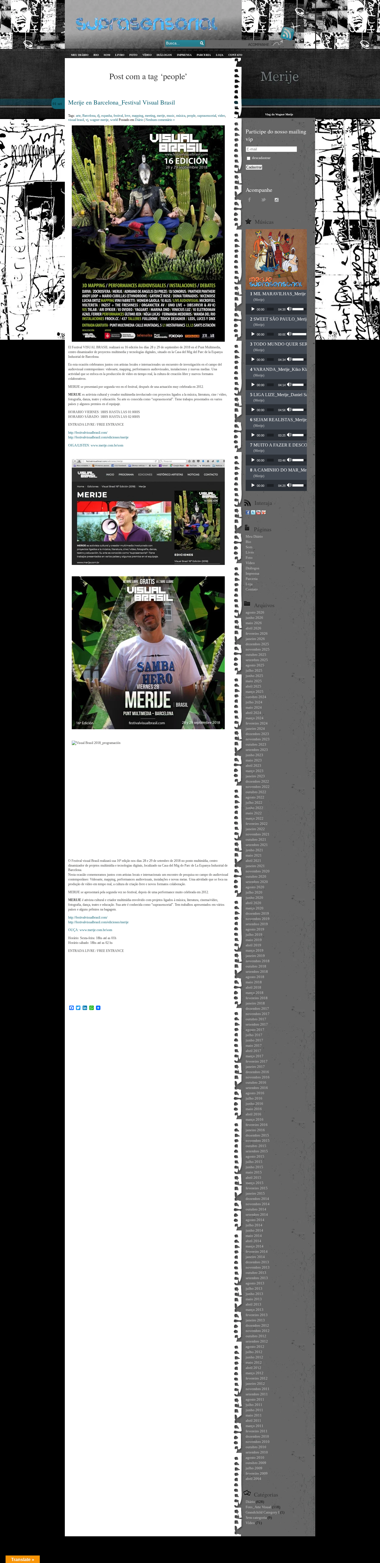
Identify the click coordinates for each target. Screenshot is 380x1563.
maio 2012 (254, 1362)
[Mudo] (290, 309)
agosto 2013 (255, 1283)
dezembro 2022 (257, 781)
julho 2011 (254, 1405)
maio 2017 (254, 1045)
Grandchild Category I (262, 1512)
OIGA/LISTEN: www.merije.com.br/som (95, 445)
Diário (139, 120)
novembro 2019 (258, 919)
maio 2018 (254, 982)
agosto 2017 (255, 1030)
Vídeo (250, 1523)
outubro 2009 (256, 1463)
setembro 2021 (257, 845)
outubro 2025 (256, 655)
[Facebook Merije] (248, 513)
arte (78, 116)
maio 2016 (254, 1109)
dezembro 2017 (257, 1008)
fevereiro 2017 (257, 1061)
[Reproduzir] (253, 309)
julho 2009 (254, 1468)
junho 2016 (254, 1103)
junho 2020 (254, 897)
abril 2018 (253, 987)
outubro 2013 (256, 1273)
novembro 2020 (258, 871)
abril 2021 (253, 861)
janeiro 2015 (255, 1193)
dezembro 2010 (257, 1436)
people (191, 116)
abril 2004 (253, 1479)
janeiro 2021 (255, 866)
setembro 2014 (257, 1214)
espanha (106, 116)
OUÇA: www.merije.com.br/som (90, 930)
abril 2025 (253, 686)
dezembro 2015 (257, 1135)
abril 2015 (253, 1177)
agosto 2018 (255, 977)
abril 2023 (253, 765)
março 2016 (254, 1119)
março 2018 (254, 993)
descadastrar (260, 158)
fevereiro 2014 (257, 1251)
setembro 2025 (257, 660)
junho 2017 (254, 1040)
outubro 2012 (256, 1336)
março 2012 (254, 1373)
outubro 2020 (256, 876)
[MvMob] (263, 513)
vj (87, 120)
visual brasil (76, 120)
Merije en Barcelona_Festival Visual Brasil (121, 102)
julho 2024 (254, 702)
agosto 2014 (255, 1220)
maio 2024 (254, 707)
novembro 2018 (258, 961)
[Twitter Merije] (253, 513)
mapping (137, 116)
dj (98, 116)
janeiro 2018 (255, 1003)
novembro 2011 (258, 1389)
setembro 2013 (257, 1278)
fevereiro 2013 (257, 1315)
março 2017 (254, 1056)
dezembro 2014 (257, 1199)
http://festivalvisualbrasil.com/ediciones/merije (98, 437)
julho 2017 (254, 1035)
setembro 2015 (257, 1151)
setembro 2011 (257, 1394)
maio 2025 (254, 681)
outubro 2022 (256, 792)
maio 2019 (254, 940)
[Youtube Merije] (258, 513)
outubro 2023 (256, 744)
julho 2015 (254, 1162)
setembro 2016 (257, 1088)
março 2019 (254, 950)
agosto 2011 (255, 1399)
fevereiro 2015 (257, 1188)
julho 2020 (254, 892)
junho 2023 (254, 755)
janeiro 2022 (255, 829)
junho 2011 (254, 1410)
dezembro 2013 (257, 1262)
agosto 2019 (255, 929)
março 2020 (254, 908)
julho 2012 (254, 1352)
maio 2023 (254, 760)
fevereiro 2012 (257, 1378)
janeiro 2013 (255, 1320)
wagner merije (99, 120)
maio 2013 (254, 1299)
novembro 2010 (258, 1442)
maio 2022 (254, 813)
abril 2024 (253, 713)
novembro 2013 (258, 1267)
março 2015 (254, 1183)
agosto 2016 (255, 1093)
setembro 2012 (257, 1341)
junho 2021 (254, 850)
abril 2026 (253, 628)
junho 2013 (254, 1294)
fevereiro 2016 (257, 1125)
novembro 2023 (258, 739)
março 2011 (254, 1426)
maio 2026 (254, 623)
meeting (150, 116)
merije (161, 116)
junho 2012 (254, 1357)
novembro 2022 (258, 787)
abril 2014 (253, 1241)
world (114, 120)
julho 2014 (254, 1225)
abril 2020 (253, 903)
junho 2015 (254, 1167)
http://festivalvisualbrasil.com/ (87, 433)
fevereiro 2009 (257, 1473)
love (127, 116)
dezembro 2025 (257, 644)
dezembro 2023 (257, 734)
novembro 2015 (258, 1140)
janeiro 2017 (255, 1067)
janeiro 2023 (255, 776)
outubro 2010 (256, 1447)
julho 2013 (254, 1288)
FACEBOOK (250, 199)
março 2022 (254, 818)
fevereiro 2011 (257, 1431)
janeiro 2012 (255, 1383)
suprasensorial (206, 116)
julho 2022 (254, 802)
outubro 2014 (256, 1209)
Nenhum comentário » (160, 120)
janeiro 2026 (255, 639)
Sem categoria (256, 1517)
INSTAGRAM (277, 199)
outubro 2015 (256, 1146)
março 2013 (254, 1310)
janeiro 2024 (255, 728)
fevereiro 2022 (257, 824)
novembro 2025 (258, 649)
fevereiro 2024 (257, 723)
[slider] (270, 309)
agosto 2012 (255, 1346)
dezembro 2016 (257, 1072)
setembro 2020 (257, 882)
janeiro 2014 (255, 1257)
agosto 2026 (255, 612)
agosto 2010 (255, 1457)
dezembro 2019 (257, 913)
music (170, 116)
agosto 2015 (255, 1156)
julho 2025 (254, 670)
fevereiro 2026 (257, 633)
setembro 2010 (257, 1452)
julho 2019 (254, 934)
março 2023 (254, 771)
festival (118, 116)
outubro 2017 (256, 1019)
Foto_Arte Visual (258, 1507)
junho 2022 (254, 808)
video (221, 116)
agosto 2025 (255, 665)
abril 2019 (253, 945)
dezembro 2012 (257, 1325)
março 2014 (254, 1246)
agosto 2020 (255, 887)
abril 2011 (253, 1420)
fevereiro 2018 (257, 998)
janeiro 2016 (255, 1130)
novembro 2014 (258, 1204)
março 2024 (254, 718)
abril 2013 (253, 1304)
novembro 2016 (258, 1077)
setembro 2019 (257, 924)
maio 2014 (254, 1236)
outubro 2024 (256, 697)
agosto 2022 (255, 797)
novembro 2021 (258, 834)
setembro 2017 (257, 1024)
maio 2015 (254, 1172)
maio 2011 (254, 1415)
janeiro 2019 (255, 956)
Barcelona (88, 116)
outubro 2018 (256, 966)
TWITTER (264, 199)
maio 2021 (254, 855)
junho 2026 (254, 618)
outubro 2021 (256, 839)
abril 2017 (253, 1051)
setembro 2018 (257, 971)
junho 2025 (254, 676)
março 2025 (254, 691)
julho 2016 (254, 1098)
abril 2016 (253, 1114)
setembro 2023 (257, 750)
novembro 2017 (258, 1014)
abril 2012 (253, 1368)
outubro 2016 (256, 1082)
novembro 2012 (258, 1331)
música (180, 116)
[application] (276, 309)
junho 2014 (254, 1230)
